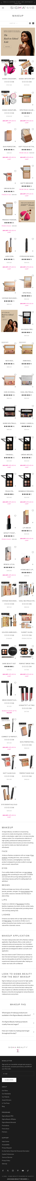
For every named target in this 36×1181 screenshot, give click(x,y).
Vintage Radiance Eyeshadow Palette (9, 298)
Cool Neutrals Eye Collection (27, 601)
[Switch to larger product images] (30, 23)
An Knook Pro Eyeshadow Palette (26, 330)
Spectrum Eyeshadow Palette (27, 293)
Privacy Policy (6, 1160)
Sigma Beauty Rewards (9, 1122)
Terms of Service (7, 1157)
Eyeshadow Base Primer (27, 256)
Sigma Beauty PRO (7, 1116)
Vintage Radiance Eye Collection (9, 601)
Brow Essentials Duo (9, 700)
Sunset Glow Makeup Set (26, 632)
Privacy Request (7, 1148)
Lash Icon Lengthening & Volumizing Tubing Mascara (9, 256)
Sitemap (4, 1164)
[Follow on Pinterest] (18, 1171)
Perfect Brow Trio (26, 663)
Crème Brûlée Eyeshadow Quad (27, 455)
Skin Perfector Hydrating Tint (9, 147)
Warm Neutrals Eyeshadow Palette (9, 423)
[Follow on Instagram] (13, 1171)
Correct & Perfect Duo (9, 737)
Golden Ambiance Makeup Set (9, 632)
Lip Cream (27, 528)
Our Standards (6, 1094)
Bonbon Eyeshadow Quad (27, 491)
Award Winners (6, 1100)
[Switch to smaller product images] (33, 23)
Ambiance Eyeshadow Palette (27, 361)
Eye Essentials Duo (9, 804)
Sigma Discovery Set (9, 79)
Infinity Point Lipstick (9, 533)
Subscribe (9, 1080)
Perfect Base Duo (26, 773)
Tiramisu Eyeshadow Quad (9, 455)
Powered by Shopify (26, 1176)
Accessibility (5, 1145)
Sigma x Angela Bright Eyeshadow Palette (27, 423)
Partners (4, 1132)
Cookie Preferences (8, 1154)
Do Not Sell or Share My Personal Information (15, 1151)
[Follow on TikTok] (28, 1171)
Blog (3, 1106)
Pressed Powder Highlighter (9, 220)
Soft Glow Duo (9, 773)
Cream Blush (9, 188)
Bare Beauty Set (9, 663)
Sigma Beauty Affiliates (9, 1119)
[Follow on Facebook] (3, 1171)
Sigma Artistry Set (27, 79)
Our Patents (5, 1097)
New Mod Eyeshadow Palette (9, 361)
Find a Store (5, 1129)
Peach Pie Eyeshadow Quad (9, 491)
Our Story (5, 1090)
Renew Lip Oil (9, 564)
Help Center (5, 1141)
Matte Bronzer (27, 183)
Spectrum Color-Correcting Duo (27, 110)
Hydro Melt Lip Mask (27, 570)
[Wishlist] (30, 8)
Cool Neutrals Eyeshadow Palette (27, 392)
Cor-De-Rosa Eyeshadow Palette (9, 392)
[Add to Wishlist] (15, 61)
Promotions (5, 1125)
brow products (25, 891)
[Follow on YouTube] (23, 1171)
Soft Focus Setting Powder (27, 147)
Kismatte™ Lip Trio (26, 705)
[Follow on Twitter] (8, 1171)
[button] (18, 1179)
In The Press (6, 1103)
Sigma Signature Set (9, 110)
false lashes (7, 921)
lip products (20, 904)
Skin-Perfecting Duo (27, 742)
